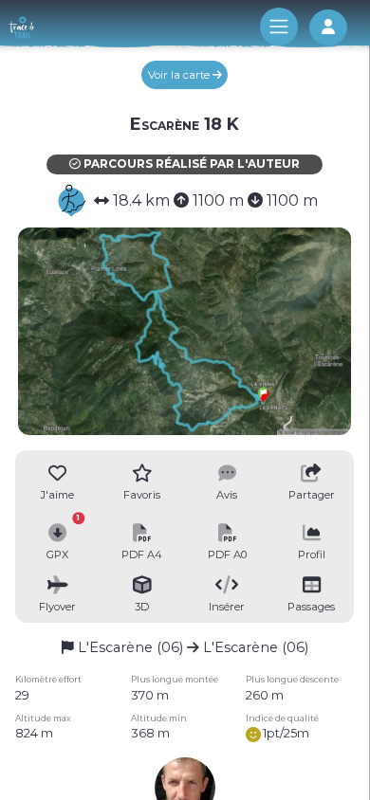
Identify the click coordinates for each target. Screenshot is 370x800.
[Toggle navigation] (279, 26)
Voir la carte (180, 75)
